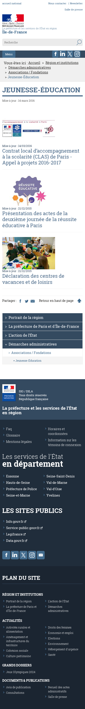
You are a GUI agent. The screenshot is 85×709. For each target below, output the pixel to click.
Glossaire (13, 435)
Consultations (15, 692)
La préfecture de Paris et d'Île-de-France (44, 326)
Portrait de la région (26, 317)
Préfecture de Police (21, 489)
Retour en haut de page (56, 301)
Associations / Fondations (28, 72)
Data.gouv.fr (15, 540)
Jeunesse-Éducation (28, 360)
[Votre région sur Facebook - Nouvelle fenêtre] (55, 54)
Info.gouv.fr (15, 521)
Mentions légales (19, 441)
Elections (54, 638)
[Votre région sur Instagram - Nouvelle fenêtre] (77, 54)
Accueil (34, 63)
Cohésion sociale (17, 650)
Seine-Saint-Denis (60, 476)
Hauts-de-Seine (18, 482)
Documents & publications (25, 680)
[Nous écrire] (41, 555)
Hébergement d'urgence (63, 649)
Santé (51, 654)
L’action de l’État (23, 335)
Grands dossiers (17, 665)
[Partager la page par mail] (32, 301)
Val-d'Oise (54, 489)
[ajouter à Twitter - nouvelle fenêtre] (26, 301)
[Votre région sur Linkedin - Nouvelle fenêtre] (62, 54)
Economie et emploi (60, 633)
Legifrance (14, 534)
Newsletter (76, 3)
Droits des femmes (59, 627)
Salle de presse (74, 9)
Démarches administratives (29, 68)
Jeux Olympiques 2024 (20, 672)
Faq (9, 429)
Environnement (58, 644)
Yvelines (53, 495)
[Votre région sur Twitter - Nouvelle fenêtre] (70, 54)
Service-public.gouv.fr (23, 528)
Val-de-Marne (56, 482)
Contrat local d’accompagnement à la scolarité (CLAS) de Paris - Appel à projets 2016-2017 (40, 156)
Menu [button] (8, 54)
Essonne (12, 476)
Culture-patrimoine (18, 656)
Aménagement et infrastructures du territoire (17, 641)
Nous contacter (57, 3)
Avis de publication (18, 687)
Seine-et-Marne (18, 495)
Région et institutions (62, 63)
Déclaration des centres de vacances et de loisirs (33, 278)
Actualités (12, 620)
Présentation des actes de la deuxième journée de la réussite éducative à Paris (39, 219)
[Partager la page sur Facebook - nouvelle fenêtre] (20, 301)
